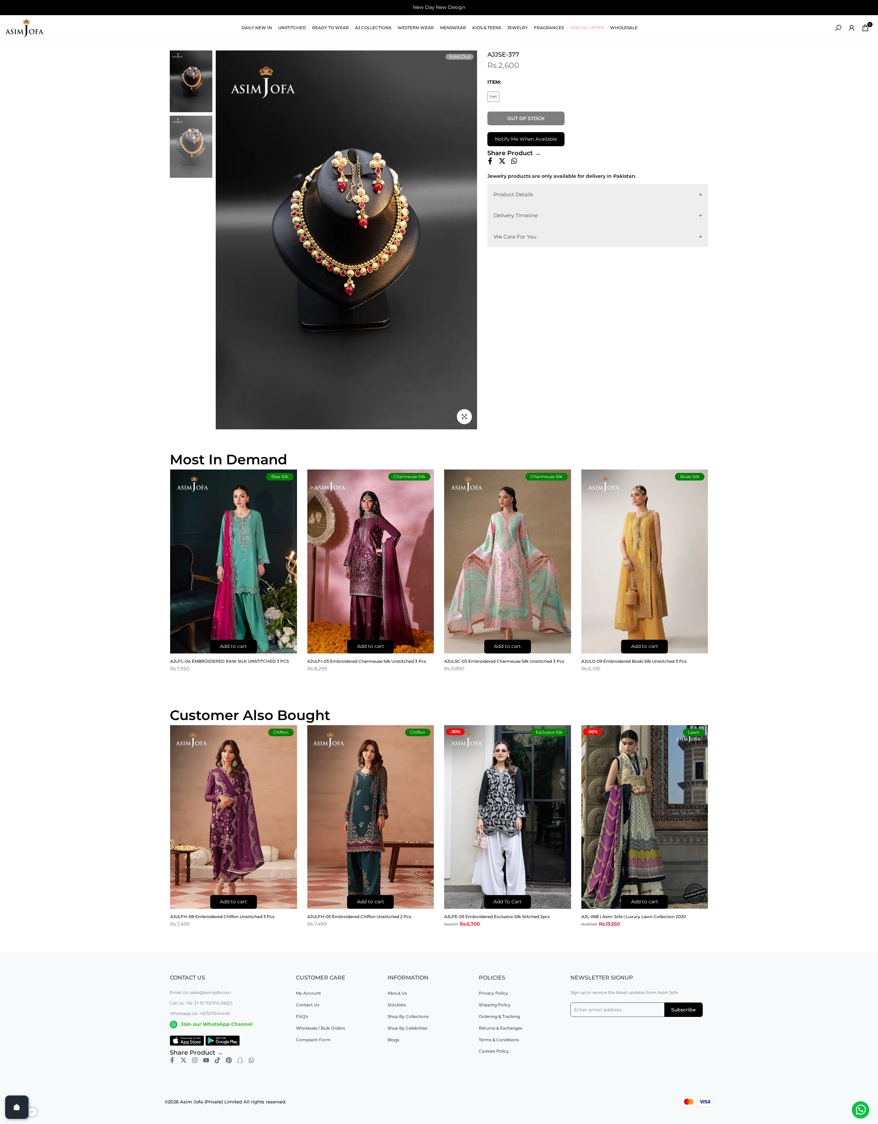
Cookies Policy (494, 1051)
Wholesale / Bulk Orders (320, 1028)
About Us (397, 993)
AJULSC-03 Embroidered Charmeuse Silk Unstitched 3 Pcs (504, 661)
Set (494, 97)
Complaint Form (313, 1039)
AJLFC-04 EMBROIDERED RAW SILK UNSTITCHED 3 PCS (229, 661)
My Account (308, 993)
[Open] (16, 1107)
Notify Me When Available (526, 139)
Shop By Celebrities (407, 1028)
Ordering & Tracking (499, 1016)
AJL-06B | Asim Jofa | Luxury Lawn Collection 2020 (633, 916)
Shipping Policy (495, 1004)
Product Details (513, 194)
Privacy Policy (493, 993)
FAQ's (302, 1016)
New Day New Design (439, 7)
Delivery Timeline (516, 215)
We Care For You (515, 236)
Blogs (393, 1039)
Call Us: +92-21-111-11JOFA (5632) (201, 1003)
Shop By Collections (408, 1016)
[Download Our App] (187, 1040)
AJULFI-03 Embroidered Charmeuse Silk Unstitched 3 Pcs (366, 661)
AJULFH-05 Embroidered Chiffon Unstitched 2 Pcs (359, 916)
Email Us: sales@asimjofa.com (200, 992)
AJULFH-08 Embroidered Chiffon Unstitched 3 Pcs (222, 916)
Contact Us (307, 1004)
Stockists (397, 1004)
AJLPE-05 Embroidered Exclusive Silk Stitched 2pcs (497, 916)
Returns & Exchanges (500, 1028)
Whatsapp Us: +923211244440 (200, 1013)
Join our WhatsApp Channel (216, 1024)
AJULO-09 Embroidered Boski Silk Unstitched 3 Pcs (634, 661)
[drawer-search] (838, 28)
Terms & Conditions (499, 1039)
